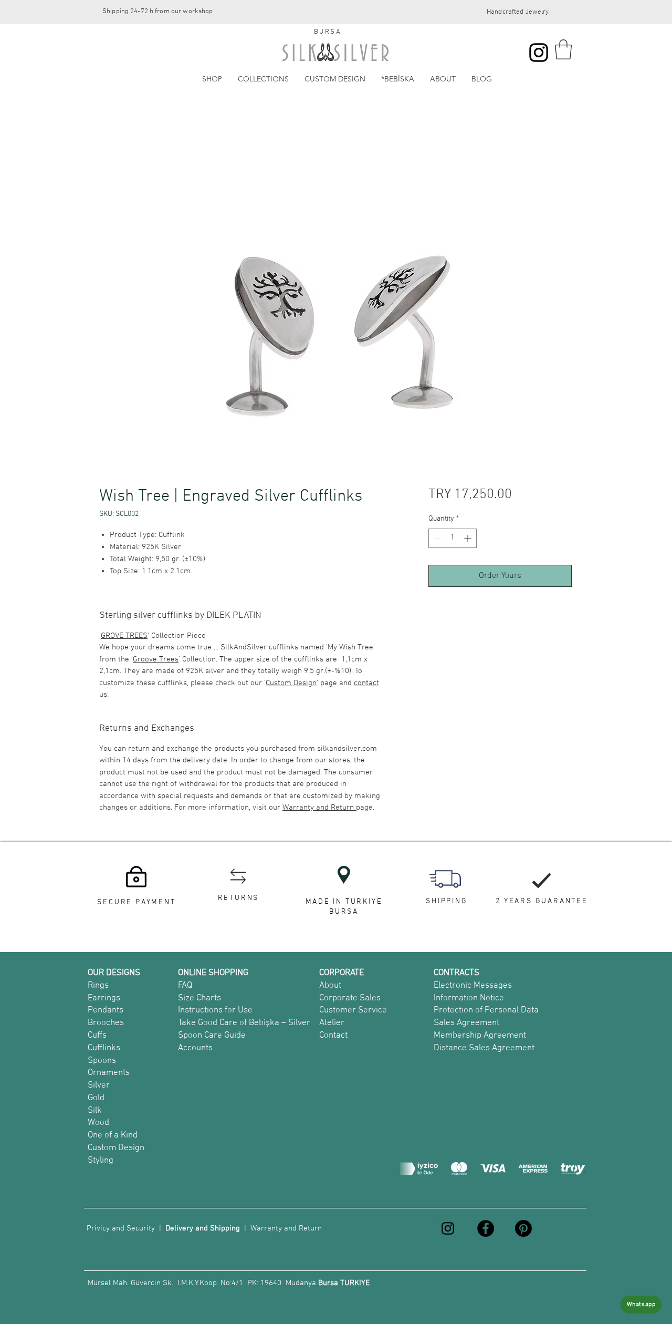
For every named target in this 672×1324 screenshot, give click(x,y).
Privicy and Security (121, 1228)
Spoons (102, 1061)
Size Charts (199, 998)
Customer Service (353, 1010)
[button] (563, 49)
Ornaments (109, 1073)
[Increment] (468, 538)
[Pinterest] (523, 1228)
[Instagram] (538, 52)
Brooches (106, 1023)
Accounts (195, 1048)
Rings (98, 985)
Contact (333, 1035)
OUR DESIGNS (114, 973)
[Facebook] (485, 1228)
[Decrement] (436, 538)
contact (366, 683)
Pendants (105, 1010)
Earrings (104, 998)
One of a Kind (113, 1135)
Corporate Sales (350, 998)
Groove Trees (155, 659)
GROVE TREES (124, 635)
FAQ (185, 985)
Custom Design (291, 683)
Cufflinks (104, 1048)
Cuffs (97, 1035)
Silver (99, 1085)
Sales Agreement (466, 1023)
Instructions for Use (215, 1010)
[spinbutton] (452, 538)
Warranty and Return (319, 807)
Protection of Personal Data (486, 1010)
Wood (98, 1123)
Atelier (331, 1023)
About (330, 985)
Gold (96, 1098)
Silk (95, 1110)
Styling (100, 1160)
